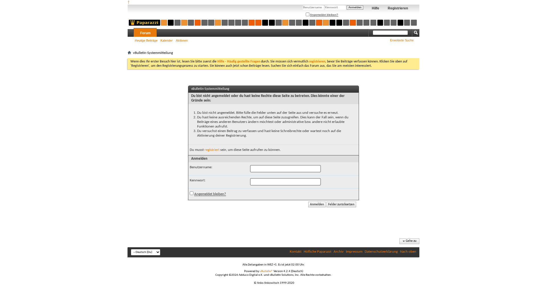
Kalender (166, 40)
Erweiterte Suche (402, 40)
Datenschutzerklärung (381, 252)
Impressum (354, 252)
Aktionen (182, 40)
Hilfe (375, 8)
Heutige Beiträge (146, 40)
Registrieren (398, 8)
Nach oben (408, 252)
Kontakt (295, 252)
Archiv (339, 252)
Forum (145, 33)
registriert (212, 150)
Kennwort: (197, 180)
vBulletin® (266, 271)
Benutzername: (201, 167)
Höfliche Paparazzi (317, 252)
